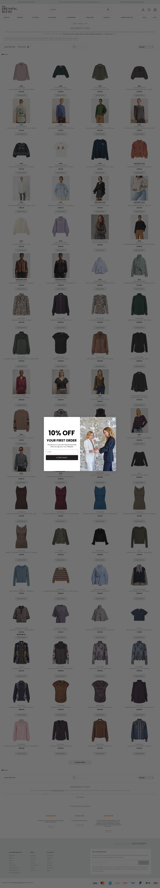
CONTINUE (62, 457)
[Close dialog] (113, 419)
